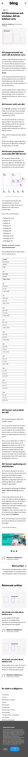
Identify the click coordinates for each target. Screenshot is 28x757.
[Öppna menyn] (2, 3)
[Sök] (25, 4)
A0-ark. (4, 72)
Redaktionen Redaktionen (8, 24)
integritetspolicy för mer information (10, 745)
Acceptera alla (15, 749)
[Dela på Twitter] (16, 551)
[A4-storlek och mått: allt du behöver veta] (14, 599)
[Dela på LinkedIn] (14, 551)
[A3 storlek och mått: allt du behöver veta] (14, 647)
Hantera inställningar (5, 749)
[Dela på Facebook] (11, 551)
